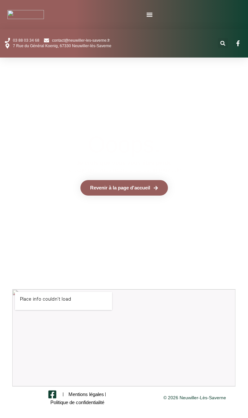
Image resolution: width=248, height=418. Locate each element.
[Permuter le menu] (149, 14)
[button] (223, 43)
